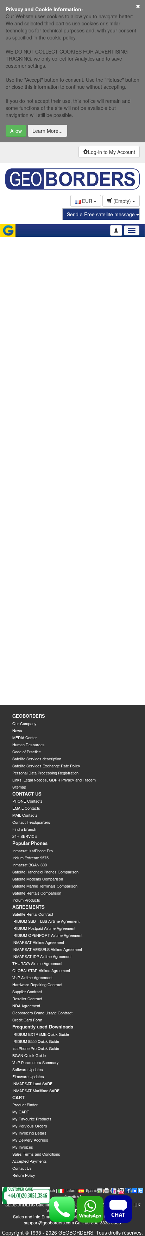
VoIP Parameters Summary (35, 1062)
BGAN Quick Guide (29, 1055)
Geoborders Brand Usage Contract (42, 1012)
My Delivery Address (30, 1140)
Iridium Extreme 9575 (30, 857)
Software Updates (27, 1069)
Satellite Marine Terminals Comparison (44, 886)
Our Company (24, 723)
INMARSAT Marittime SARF (35, 1090)
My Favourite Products (31, 1118)
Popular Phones (30, 843)
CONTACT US (27, 793)
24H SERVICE (24, 836)
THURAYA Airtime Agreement (37, 963)
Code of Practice (26, 751)
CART (18, 1097)
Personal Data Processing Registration (45, 772)
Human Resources (28, 744)
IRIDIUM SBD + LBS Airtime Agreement (46, 921)
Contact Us (22, 1168)
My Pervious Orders (29, 1126)
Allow (16, 130)
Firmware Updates (28, 1076)
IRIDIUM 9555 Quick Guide (35, 1041)
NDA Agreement (26, 1005)
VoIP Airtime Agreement (32, 977)
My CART (20, 1111)
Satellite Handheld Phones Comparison (45, 872)
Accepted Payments (29, 1161)
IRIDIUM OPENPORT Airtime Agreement (47, 935)
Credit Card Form (27, 1019)
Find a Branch (24, 829)
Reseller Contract (27, 998)
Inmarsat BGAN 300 (29, 864)
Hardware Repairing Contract (37, 984)
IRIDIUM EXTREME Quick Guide (40, 1034)
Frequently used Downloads (42, 1026)
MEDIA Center (24, 737)
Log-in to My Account (111, 151)
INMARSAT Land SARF (32, 1083)
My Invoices (22, 1147)
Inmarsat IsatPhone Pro (32, 850)
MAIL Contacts (25, 815)
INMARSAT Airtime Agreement (38, 942)
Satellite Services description (36, 758)
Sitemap (19, 787)
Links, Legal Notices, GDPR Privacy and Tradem (54, 780)
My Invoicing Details (29, 1133)
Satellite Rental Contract (32, 914)
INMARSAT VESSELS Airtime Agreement (47, 949)
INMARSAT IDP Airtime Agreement (41, 956)
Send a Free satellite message (101, 214)
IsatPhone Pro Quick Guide (35, 1048)
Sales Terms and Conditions (36, 1154)
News (17, 730)
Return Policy (23, 1175)
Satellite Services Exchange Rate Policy (46, 765)
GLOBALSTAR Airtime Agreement (41, 970)
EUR (87, 200)
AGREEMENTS (28, 906)
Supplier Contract (27, 991)
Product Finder (25, 1104)
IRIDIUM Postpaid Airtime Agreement (43, 928)
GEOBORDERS (28, 715)
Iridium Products (26, 900)
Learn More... (47, 130)
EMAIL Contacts (26, 808)
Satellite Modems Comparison (37, 879)
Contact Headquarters (31, 822)
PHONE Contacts (27, 801)
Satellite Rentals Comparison (36, 893)
